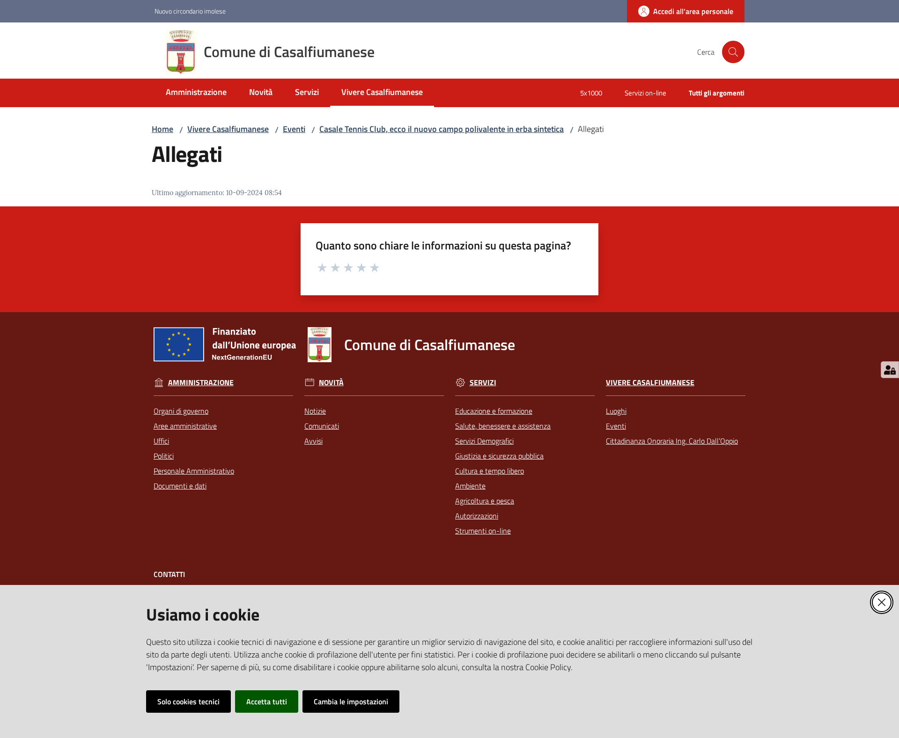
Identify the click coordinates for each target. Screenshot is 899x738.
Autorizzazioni (476, 515)
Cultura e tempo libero (489, 470)
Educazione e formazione (493, 410)
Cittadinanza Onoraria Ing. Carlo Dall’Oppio (672, 440)
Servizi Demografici (484, 440)
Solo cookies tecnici (188, 701)
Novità (331, 382)
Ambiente (470, 485)
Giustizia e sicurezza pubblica (499, 455)
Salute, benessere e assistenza (503, 425)
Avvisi (313, 440)
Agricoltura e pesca (484, 500)
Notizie (315, 410)
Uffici (161, 440)
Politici (164, 455)
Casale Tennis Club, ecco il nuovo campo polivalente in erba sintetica (441, 129)
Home (162, 129)
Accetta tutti (266, 701)
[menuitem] (196, 93)
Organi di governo (181, 410)
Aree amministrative (185, 425)
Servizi (483, 382)
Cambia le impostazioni (351, 701)
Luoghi (616, 410)
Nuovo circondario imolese (190, 11)
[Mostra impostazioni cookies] (890, 369)
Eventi (294, 129)
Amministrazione (201, 382)
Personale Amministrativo (194, 470)
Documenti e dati (180, 485)
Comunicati (321, 425)
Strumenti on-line (483, 530)
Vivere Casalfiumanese (228, 129)
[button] (733, 52)
